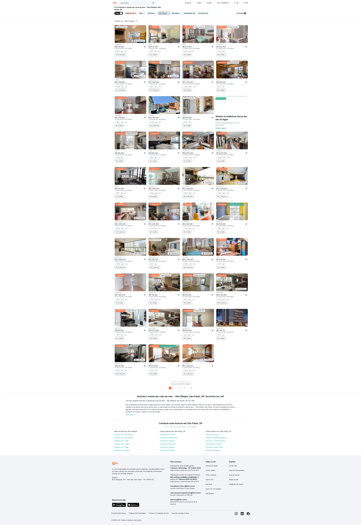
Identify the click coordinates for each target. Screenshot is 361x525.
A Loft (236, 3)
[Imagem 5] (203, 76)
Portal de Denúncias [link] (118, 513)
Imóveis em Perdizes (167, 441)
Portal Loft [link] (233, 466)
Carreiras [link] (209, 484)
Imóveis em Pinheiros (167, 435)
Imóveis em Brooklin (167, 450)
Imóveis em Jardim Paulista (215, 441)
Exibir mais (129, 414)
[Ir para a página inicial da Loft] (115, 3)
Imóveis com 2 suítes (121, 444)
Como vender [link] (210, 470)
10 (191, 388)
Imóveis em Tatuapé (167, 447)
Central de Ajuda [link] (211, 466)
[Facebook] (248, 514)
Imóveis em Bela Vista (167, 444)
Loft (166, 427)
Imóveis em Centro (212, 435)
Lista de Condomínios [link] (236, 470)
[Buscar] (153, 3)
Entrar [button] (246, 3)
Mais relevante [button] (129, 21)
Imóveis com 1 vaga (121, 447)
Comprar (188, 3)
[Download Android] (119, 505)
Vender (209, 3)
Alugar (199, 3)
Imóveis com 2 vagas (121, 450)
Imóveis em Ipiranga (213, 450)
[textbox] (137, 3)
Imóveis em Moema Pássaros (216, 438)
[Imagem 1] (164, 41)
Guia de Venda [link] (234, 475)
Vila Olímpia (192, 427)
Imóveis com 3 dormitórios (123, 438)
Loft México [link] (210, 493)
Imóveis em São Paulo (178, 427)
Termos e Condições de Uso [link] (159, 513)
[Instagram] (236, 514)
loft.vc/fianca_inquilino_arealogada (183, 477)
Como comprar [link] (211, 475)
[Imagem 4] (134, 147)
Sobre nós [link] (209, 480)
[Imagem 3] (234, 76)
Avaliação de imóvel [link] (236, 484)
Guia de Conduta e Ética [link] (180, 513)
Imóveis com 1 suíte (121, 441)
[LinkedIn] (242, 514)
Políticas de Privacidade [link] (137, 513)
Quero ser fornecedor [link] (213, 489)
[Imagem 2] (199, 76)
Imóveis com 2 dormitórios (123, 435)
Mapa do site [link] (233, 480)
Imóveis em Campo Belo (214, 447)
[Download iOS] (133, 505)
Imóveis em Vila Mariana (168, 438)
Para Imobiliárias (223, 3)
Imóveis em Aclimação (214, 444)
